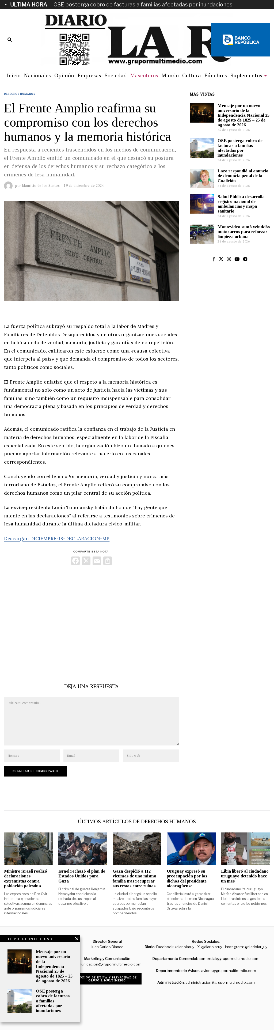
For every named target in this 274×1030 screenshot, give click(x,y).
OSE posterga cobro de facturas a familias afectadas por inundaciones (143, 4)
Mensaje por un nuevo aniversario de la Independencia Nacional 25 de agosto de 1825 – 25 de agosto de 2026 (243, 115)
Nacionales (37, 75)
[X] (86, 561)
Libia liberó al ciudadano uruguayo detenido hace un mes (245, 876)
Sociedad (116, 75)
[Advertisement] (91, 618)
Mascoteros (144, 75)
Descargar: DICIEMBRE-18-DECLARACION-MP (56, 538)
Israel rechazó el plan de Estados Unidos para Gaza (81, 876)
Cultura (191, 75)
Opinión (64, 75)
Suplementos (246, 75)
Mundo (170, 75)
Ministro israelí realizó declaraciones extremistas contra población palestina (25, 878)
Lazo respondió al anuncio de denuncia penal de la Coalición (243, 175)
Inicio (14, 75)
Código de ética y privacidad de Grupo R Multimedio (107, 979)
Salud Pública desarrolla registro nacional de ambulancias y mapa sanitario (241, 204)
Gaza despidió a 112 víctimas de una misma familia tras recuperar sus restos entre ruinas (134, 878)
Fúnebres (215, 75)
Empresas (89, 75)
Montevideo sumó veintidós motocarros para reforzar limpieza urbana (244, 231)
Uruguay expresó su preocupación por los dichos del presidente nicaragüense (187, 878)
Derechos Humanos (19, 94)
